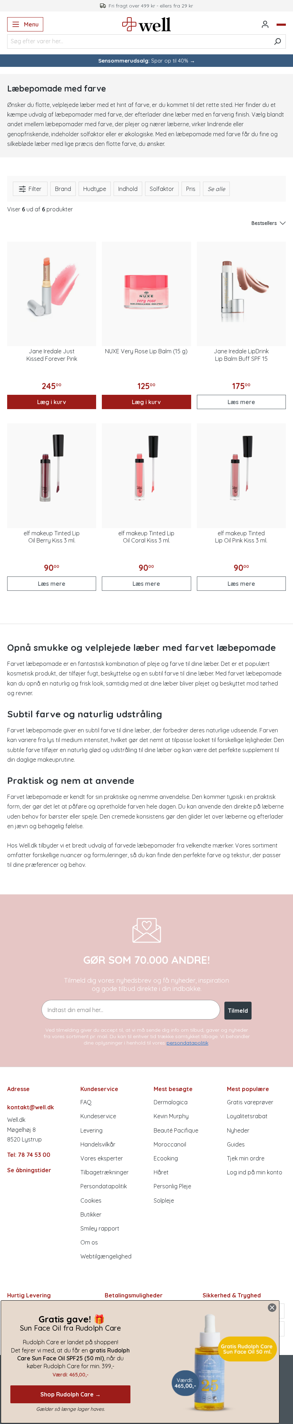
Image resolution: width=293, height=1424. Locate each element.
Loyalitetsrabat (247, 1116)
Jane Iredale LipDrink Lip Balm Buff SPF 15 (241, 355)
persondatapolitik (187, 1043)
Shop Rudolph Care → (70, 1394)
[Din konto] (265, 24)
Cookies (90, 1200)
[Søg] (277, 41)
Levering (91, 1130)
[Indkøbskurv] (281, 25)
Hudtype (94, 188)
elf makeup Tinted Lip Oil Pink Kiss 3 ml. (241, 537)
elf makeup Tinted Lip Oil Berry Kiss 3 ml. (52, 537)
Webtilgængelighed (105, 1256)
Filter (34, 188)
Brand (63, 188)
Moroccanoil (170, 1144)
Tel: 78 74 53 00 (28, 1154)
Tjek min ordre (245, 1158)
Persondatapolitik (103, 1186)
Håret (161, 1172)
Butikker (90, 1214)
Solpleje (164, 1200)
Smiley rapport (99, 1228)
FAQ (85, 1102)
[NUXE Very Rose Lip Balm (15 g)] (146, 286)
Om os (89, 1242)
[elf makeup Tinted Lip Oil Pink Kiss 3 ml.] (241, 468)
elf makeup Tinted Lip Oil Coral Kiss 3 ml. (146, 537)
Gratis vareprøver (250, 1102)
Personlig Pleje (172, 1186)
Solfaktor (162, 188)
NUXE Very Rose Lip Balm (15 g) (146, 351)
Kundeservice (98, 1116)
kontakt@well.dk (30, 1107)
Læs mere (241, 402)
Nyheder (238, 1130)
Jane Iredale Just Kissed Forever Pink (51, 355)
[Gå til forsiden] (146, 24)
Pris (190, 188)
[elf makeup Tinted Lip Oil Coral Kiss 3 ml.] (146, 468)
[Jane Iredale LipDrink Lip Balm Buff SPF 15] (241, 286)
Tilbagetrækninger (104, 1172)
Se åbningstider (29, 1170)
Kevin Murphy (171, 1116)
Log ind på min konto (254, 1172)
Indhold (128, 188)
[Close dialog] (272, 1307)
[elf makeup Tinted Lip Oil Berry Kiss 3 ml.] (51, 468)
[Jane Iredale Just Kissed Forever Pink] (51, 286)
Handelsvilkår (97, 1144)
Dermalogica (171, 1102)
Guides (236, 1144)
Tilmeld (238, 1010)
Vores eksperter (101, 1158)
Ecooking (166, 1158)
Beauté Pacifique (176, 1130)
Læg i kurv (51, 402)
